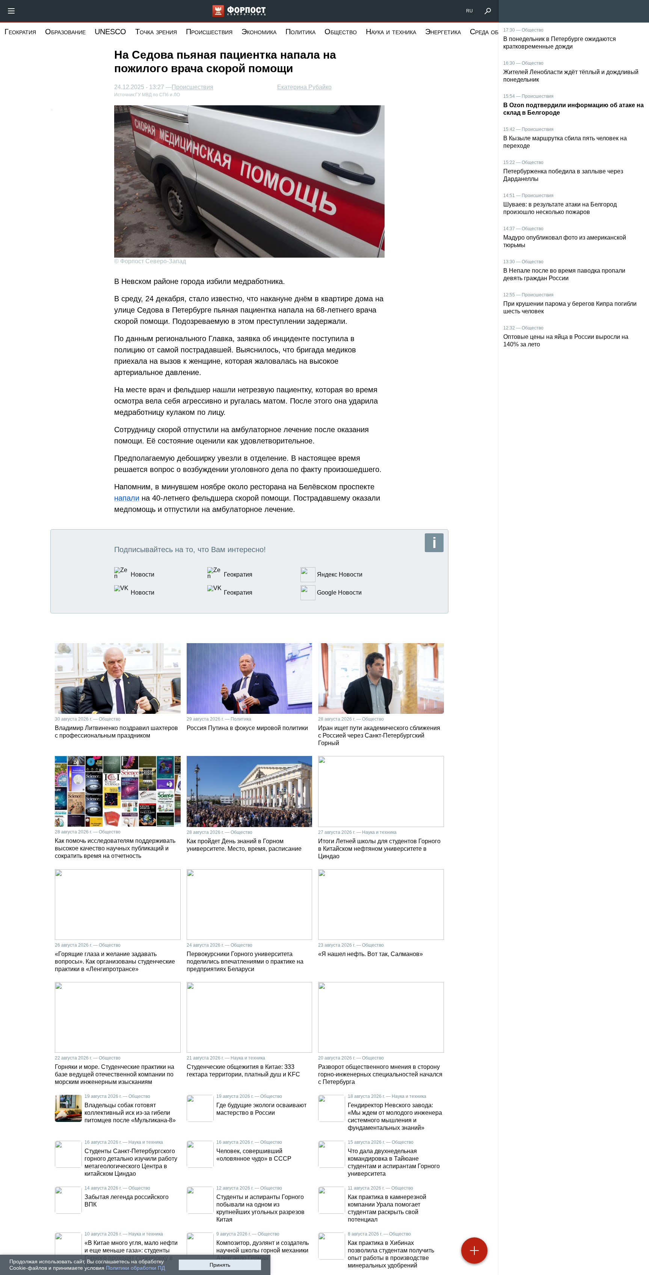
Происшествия (209, 31)
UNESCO (110, 31)
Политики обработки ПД (135, 1268)
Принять (220, 1265)
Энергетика (443, 31)
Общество (340, 31)
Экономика (258, 31)
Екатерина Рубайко (304, 87)
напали (126, 498)
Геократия (20, 31)
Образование (65, 31)
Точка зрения (156, 31)
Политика (300, 31)
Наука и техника (391, 31)
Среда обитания (495, 31)
